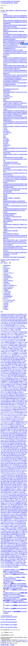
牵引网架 (10, 68)
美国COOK (3, 487)
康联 (6, 447)
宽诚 (25, 322)
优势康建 (7, 398)
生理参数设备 (6, 110)
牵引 (14, 85)
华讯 (12, 323)
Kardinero (14, 418)
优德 (12, 319)
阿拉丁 (9, 361)
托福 (3, 337)
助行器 (8, 84)
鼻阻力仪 (21, 47)
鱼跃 (7, 306)
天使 (23, 429)
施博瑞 (4, 481)
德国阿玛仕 (18, 512)
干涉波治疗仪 (6, 59)
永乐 (15, 412)
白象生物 (12, 443)
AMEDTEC (11, 417)
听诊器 (4, 124)
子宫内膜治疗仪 (17, 179)
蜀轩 (3, 452)
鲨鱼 (5, 452)
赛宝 (17, 396)
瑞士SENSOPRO (14, 328)
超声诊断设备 (6, 193)
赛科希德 (17, 518)
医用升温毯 (12, 61)
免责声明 (7, 622)
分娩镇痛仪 (7, 180)
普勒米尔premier (15, 367)
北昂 (7, 469)
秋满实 (24, 441)
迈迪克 (25, 487)
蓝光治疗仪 (5, 143)
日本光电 (10, 277)
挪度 (25, 458)
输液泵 (21, 208)
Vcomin (18, 418)
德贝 (11, 359)
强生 (7, 279)
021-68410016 (4, 11)
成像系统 (10, 184)
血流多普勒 (22, 112)
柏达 (10, 323)
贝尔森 (9, 454)
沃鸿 (23, 432)
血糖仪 (9, 247)
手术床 (7, 162)
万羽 (11, 460)
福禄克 (25, 481)
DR (9, 188)
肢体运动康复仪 (14, 67)
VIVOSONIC (13, 365)
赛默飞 (9, 554)
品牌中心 (9, 259)
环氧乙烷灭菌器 (19, 224)
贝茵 (17, 521)
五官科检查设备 (6, 47)
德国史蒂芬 (18, 534)
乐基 (5, 441)
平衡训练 (6, 68)
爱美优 (18, 559)
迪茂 (2, 396)
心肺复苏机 (15, 15)
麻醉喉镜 (25, 15)
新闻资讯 (13, 259)
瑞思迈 (5, 543)
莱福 (14, 398)
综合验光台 (12, 45)
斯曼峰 (11, 543)
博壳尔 (7, 496)
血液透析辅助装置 (10, 148)
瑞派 (4, 444)
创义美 (8, 529)
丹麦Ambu (9, 506)
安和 (16, 468)
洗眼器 (11, 40)
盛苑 (23, 540)
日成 (5, 334)
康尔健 (7, 457)
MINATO (24, 482)
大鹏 (23, 460)
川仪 (2, 450)
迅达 (5, 322)
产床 (8, 205)
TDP (7, 361)
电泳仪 (5, 221)
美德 (23, 447)
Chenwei (7, 421)
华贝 (9, 440)
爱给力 (20, 347)
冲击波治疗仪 (16, 62)
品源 (9, 315)
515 (7, 615)
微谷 (9, 444)
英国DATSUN (13, 424)
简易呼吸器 (5, 17)
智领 (20, 446)
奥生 (2, 510)
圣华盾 (14, 429)
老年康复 (5, 82)
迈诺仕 (10, 435)
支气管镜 (25, 185)
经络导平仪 (10, 75)
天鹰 (16, 395)
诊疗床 (11, 205)
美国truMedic (8, 399)
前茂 (11, 475)
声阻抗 (13, 50)
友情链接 (7, 624)
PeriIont (21, 370)
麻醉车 (15, 202)
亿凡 (8, 465)
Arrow (21, 356)
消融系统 (22, 151)
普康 (10, 433)
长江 (2, 460)
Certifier (8, 334)
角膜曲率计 (21, 34)
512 (2, 615)
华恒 (8, 466)
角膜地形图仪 (8, 37)
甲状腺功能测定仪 (14, 47)
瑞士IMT (10, 367)
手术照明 (5, 163)
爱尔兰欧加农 (4, 359)
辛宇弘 (5, 443)
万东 (8, 322)
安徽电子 (14, 399)
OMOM (22, 361)
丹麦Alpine (6, 389)
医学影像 (5, 182)
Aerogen (25, 404)
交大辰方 (7, 563)
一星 (22, 498)
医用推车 (5, 202)
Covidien (8, 353)
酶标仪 (11, 244)
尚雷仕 (23, 531)
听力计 (16, 50)
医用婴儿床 (20, 205)
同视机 (17, 34)
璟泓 (16, 398)
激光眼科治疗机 (15, 42)
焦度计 (4, 45)
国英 (25, 447)
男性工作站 (12, 170)
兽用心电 (6, 104)
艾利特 (11, 476)
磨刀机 (23, 240)
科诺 (5, 486)
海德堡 (13, 507)
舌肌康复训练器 (19, 65)
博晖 (19, 478)
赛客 (6, 490)
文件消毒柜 (18, 227)
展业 (17, 514)
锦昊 (2, 404)
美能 (7, 271)
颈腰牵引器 (15, 76)
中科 (13, 450)
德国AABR (20, 365)
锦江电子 (14, 396)
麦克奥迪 (5, 357)
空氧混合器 (24, 22)
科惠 (3, 560)
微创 (6, 314)
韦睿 (3, 476)
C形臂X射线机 (16, 190)
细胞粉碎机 (10, 219)
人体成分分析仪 (18, 121)
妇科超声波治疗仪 (13, 176)
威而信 (19, 463)
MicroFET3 (3, 399)
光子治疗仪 (10, 96)
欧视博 (25, 503)
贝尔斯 (4, 469)
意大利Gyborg (7, 345)
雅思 (6, 549)
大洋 (7, 395)
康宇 (15, 430)
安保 (20, 493)
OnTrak (11, 430)
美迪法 (20, 441)
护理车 (12, 202)
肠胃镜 (12, 187)
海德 (2, 454)
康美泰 (13, 421)
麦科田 (12, 468)
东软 (2, 317)
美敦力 (8, 283)
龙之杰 (19, 542)
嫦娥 (19, 435)
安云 (2, 436)
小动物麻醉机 (10, 25)
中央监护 (20, 106)
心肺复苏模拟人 (17, 198)
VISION (25, 354)
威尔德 (19, 476)
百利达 (20, 546)
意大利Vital (16, 538)
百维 (4, 454)
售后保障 (7, 616)
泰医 (5, 395)
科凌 (23, 509)
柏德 (23, 436)
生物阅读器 (15, 230)
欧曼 (21, 478)
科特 (9, 390)
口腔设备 (5, 51)
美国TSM (16, 498)
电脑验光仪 (11, 10)
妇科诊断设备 (6, 173)
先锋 (14, 463)
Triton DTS (9, 336)
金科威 (7, 481)
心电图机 (17, 10)
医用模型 (5, 31)
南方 (12, 337)
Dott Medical (4, 415)
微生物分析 (5, 252)
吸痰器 (9, 17)
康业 (21, 468)
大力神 (8, 476)
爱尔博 (7, 427)
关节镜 (21, 185)
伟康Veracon (18, 565)
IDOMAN (9, 351)
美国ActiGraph (15, 351)
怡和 (23, 322)
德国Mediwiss (21, 334)
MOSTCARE (14, 461)
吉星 (9, 319)
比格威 (19, 395)
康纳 (19, 443)
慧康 (4, 478)
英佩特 (2, 465)
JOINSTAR (13, 466)
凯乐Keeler (11, 286)
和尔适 (14, 444)
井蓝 (13, 435)
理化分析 (5, 216)
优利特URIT (18, 563)
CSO (2, 444)
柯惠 (15, 484)
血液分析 (5, 235)
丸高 (7, 537)
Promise (22, 331)
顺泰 (22, 514)
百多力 (22, 504)
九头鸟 (6, 440)
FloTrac (6, 354)
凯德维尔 (5, 429)
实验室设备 (5, 213)
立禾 (15, 446)
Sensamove (3, 412)
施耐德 (4, 534)
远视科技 (3, 314)
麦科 (25, 542)
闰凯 (4, 404)
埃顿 (10, 382)
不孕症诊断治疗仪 (9, 179)
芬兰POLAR (5, 495)
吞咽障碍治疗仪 (17, 57)
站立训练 (8, 67)
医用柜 (23, 201)
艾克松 (24, 465)
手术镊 (14, 154)
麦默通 (10, 395)
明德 (16, 455)
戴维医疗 (10, 560)
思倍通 (4, 435)
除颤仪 (7, 10)
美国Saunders (5, 347)
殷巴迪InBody (20, 486)
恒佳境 (24, 409)
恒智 (2, 492)
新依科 (4, 433)
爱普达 (25, 444)
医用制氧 (5, 26)
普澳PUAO (12, 562)
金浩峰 (2, 542)
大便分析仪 (12, 249)
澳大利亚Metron (13, 559)
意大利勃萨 (11, 449)
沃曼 (22, 457)
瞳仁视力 (8, 515)
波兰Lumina (7, 504)
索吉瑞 (3, 490)
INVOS (8, 406)
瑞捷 (26, 432)
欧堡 (11, 504)
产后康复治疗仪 (11, 70)
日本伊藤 (3, 504)
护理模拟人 (11, 198)
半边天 (10, 317)
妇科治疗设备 (6, 176)
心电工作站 (11, 104)
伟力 (10, 466)
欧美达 (10, 532)
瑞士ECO (15, 489)
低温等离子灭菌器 (11, 224)
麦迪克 (16, 496)
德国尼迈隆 (18, 535)
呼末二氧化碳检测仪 (16, 118)
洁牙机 (4, 53)
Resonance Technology (16, 470)
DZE (4, 392)
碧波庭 (9, 362)
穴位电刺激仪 (6, 76)
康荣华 (6, 404)
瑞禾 (22, 476)
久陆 (4, 450)
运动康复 (5, 92)
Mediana (5, 333)
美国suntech (20, 390)
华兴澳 (12, 458)
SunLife (24, 440)
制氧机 (8, 26)
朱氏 (12, 429)
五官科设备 (5, 33)
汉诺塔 (16, 379)
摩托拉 (13, 395)
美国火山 (17, 427)
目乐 (6, 509)
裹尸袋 (16, 257)
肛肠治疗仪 (16, 233)
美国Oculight (18, 500)
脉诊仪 (19, 75)
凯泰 (18, 455)
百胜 (16, 361)
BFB (5, 470)
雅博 (22, 381)
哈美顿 (14, 546)
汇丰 (6, 454)
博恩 (22, 475)
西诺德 (5, 368)
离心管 (8, 215)
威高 (17, 546)
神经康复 (5, 65)
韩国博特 (20, 528)
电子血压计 (10, 101)
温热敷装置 (22, 70)
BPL (22, 415)
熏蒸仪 (11, 76)
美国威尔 (14, 506)
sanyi (8, 387)
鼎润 (18, 450)
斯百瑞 (10, 438)
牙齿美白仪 (10, 51)
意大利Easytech (15, 493)
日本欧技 (25, 515)
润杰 (15, 322)
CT (10, 188)
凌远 (14, 469)
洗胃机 (25, 151)
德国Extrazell (15, 325)
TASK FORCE (4, 426)
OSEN (19, 514)
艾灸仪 (22, 75)
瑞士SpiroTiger (8, 493)
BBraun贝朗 (12, 300)
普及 (23, 376)
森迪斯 (19, 375)
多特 (25, 403)
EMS (5, 461)
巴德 (11, 482)
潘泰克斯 (15, 510)
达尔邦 (4, 514)
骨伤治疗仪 (10, 85)
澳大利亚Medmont (14, 501)
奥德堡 (16, 507)
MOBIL (14, 384)
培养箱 (9, 213)
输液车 (18, 202)
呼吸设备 (5, 20)
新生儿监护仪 (18, 107)
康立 (9, 542)
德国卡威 (6, 542)
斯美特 (24, 545)
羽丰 (16, 314)
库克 (18, 376)
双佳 (14, 543)
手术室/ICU (5, 146)
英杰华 (15, 458)
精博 (13, 326)
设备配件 (23, 257)
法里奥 (4, 515)
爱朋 (3, 315)
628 (11, 615)
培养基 (12, 215)
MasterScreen (16, 387)
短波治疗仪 (22, 61)
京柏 (22, 398)
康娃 (17, 545)
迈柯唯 (20, 426)
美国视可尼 (12, 357)
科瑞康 (5, 560)
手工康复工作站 (16, 68)
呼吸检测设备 (6, 117)
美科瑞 (20, 376)
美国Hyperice (22, 538)
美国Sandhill (23, 412)
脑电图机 (24, 114)
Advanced (12, 333)
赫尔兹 (2, 463)
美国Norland (11, 378)
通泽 (17, 466)
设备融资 (15, 624)
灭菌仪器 (5, 223)
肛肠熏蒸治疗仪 (10, 233)
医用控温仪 (10, 89)
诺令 (7, 319)
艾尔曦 (13, 432)
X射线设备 (5, 188)
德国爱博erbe (17, 382)
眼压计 (18, 37)
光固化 (25, 51)
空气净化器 (23, 227)
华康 (25, 364)
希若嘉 (16, 320)
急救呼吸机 (17, 20)
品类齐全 (11, 616)
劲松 (12, 382)
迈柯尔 (18, 356)
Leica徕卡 (11, 301)
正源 (12, 362)
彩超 (6, 194)
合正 (18, 429)
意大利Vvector (14, 524)
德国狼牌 (25, 510)
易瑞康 (9, 468)
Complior (10, 331)
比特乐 (11, 481)
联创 (20, 323)
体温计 (6, 107)
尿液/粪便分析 (6, 249)
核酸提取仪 (6, 254)
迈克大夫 (21, 384)
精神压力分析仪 (12, 115)
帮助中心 (3, 627)
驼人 (22, 319)
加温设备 (18, 151)
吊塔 (17, 162)
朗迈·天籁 (6, 535)
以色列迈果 (14, 354)
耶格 (8, 546)
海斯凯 (10, 404)
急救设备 (5, 15)
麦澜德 (4, 548)
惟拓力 (19, 398)
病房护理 (5, 196)
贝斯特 (22, 454)
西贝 (19, 454)
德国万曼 (25, 486)
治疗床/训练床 (6, 95)
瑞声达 (16, 371)
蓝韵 (12, 463)
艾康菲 (5, 484)
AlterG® (25, 410)
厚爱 (4, 398)
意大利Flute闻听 (8, 373)
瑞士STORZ (12, 503)
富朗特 (11, 398)
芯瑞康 (10, 479)
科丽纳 (24, 496)
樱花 (7, 378)
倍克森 (25, 495)
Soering (3, 325)
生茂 (18, 314)
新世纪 (8, 359)
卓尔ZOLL (11, 272)
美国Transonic (18, 543)
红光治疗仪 (23, 71)
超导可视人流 (23, 173)
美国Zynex (21, 343)
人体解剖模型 (21, 31)
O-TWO (9, 297)
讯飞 (2, 468)
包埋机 (15, 241)
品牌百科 (9, 1)
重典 (18, 403)
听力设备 (5, 50)
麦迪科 (20, 521)
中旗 (8, 543)
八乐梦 (12, 542)
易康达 (11, 447)
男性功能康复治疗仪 (19, 170)
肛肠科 (4, 233)
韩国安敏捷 (17, 359)
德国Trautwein (13, 340)
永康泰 (20, 345)
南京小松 (23, 479)
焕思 (17, 433)
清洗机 (14, 184)
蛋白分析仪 (15, 243)
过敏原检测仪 (18, 252)
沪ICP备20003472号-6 (22, 640)
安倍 (17, 452)
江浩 (6, 468)
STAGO (19, 447)
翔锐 (6, 460)
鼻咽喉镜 (6, 185)
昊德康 (18, 468)
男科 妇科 (5, 165)
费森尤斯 (16, 509)
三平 (10, 322)
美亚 (4, 482)
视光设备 (5, 43)
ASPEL (2, 417)
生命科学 (5, 219)
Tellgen (12, 410)
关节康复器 (22, 85)
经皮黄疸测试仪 (6, 145)
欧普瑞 (24, 478)
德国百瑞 (5, 551)
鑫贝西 (2, 441)
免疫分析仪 (10, 243)
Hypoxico (14, 472)
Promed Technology (10, 414)
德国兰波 (25, 537)
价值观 (10, 619)
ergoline (2, 473)
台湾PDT (17, 389)
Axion (19, 331)
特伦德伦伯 (20, 523)
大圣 (19, 364)
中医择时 (16, 364)
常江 (16, 450)
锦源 (21, 314)
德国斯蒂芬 (10, 551)
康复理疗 (5, 56)
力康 (22, 549)
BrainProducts (9, 473)
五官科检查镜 (7, 123)
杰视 (3, 500)
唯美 (25, 427)
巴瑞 (15, 378)
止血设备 (14, 159)
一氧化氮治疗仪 (11, 20)
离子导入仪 (15, 75)
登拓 (3, 410)
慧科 (20, 479)
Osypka (5, 432)
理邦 (15, 486)
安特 (9, 460)
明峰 (18, 323)
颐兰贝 (18, 340)
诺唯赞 (9, 337)
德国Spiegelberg (15, 385)
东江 (23, 314)
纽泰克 (13, 436)
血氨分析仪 (13, 235)
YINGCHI (19, 473)
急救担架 (13, 17)
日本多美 (16, 523)
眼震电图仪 (13, 43)
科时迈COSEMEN (11, 545)
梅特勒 (13, 532)
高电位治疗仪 (24, 57)
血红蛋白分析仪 (19, 235)
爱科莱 (6, 538)
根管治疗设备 (9, 53)
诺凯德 (10, 495)
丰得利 (20, 429)
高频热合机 (10, 240)
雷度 (16, 540)
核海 (14, 381)
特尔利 (13, 452)
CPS (5, 473)
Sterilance (20, 379)
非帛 (18, 441)
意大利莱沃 (15, 504)
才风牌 (15, 443)
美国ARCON (6, 348)
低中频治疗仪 (22, 62)
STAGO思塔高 (10, 426)
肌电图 (8, 114)
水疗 (24, 92)
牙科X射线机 (10, 190)
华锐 (8, 368)
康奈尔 (18, 350)
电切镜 (19, 184)
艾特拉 (4, 498)
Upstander (6, 417)
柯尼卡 (10, 486)
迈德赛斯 (21, 496)
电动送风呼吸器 (13, 28)
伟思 (23, 546)
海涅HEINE (15, 551)
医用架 (20, 201)
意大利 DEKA (22, 393)
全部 (2, 311)
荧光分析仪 (6, 244)
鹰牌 (22, 359)
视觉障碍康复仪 (11, 79)
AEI (22, 469)
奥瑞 (15, 441)
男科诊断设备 (6, 166)
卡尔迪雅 (20, 401)
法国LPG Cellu (12, 535)
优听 (11, 465)
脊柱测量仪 (12, 121)
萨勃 (22, 492)
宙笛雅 (10, 498)
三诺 (5, 463)
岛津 (4, 492)
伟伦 (7, 274)
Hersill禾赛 (10, 350)
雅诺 (8, 333)
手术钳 (20, 154)
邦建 (8, 512)
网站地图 (3, 644)
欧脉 (5, 387)
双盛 (19, 370)
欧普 (11, 396)
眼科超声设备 (12, 34)
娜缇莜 (7, 446)
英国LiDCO (13, 422)
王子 (23, 528)
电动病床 (5, 207)
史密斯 (16, 552)
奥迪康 (6, 532)
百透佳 (18, 361)
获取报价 (17, 571)
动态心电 (20, 104)
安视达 (20, 436)
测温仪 (17, 115)
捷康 (18, 479)
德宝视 (6, 517)
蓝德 (9, 430)
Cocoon (21, 354)
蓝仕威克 (24, 543)
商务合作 (3, 624)
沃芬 (21, 465)
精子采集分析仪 (13, 166)
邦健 (3, 365)
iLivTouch (10, 432)
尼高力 (20, 490)
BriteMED (8, 419)
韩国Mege (12, 345)
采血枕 (19, 257)
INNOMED (18, 415)
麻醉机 (25, 25)
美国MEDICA (20, 424)
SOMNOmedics (15, 368)
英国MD (18, 412)
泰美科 (16, 381)
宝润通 (25, 415)
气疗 (16, 92)
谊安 (7, 304)
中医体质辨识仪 (18, 78)
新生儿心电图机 (20, 103)
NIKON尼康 (7, 565)
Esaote (17, 326)
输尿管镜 (18, 185)
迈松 (12, 322)
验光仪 (16, 45)
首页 (2, 259)
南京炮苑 (18, 549)
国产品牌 (7, 562)
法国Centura (11, 520)
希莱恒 (15, 465)
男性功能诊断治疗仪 (21, 166)
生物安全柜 (10, 227)
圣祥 (9, 320)
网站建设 (7, 644)
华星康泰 (24, 315)
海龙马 (21, 350)
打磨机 (14, 53)
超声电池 (24, 193)
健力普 (4, 317)
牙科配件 (15, 51)
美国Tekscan (17, 348)
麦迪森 (22, 395)
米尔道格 (18, 421)
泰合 (14, 447)
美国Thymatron (4, 506)
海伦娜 (20, 537)
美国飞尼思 (4, 351)
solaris (26, 399)
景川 (24, 452)
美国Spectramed (15, 343)
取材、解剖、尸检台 (17, 240)
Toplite (20, 353)
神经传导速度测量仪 (20, 110)
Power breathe (20, 461)
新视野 (12, 517)
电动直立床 (13, 84)
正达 (13, 457)
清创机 (21, 159)
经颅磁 (8, 65)
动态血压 (20, 101)
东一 (23, 487)
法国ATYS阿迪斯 (13, 393)
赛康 (18, 490)
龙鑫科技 (18, 315)
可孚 (16, 370)
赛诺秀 (25, 461)
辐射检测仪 (10, 221)
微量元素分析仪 (7, 237)
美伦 (17, 430)
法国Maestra (22, 517)
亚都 (21, 409)
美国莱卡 (3, 523)
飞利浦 (8, 291)
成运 (10, 455)
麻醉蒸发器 (21, 25)
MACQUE (12, 334)
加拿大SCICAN (5, 382)
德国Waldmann (18, 532)
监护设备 (5, 106)
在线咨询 (13, 571)
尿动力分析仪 (18, 249)
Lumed (16, 331)
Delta (15, 326)
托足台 (14, 162)
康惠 (8, 455)
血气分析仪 (22, 246)
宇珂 (6, 450)
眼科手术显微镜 (7, 42)
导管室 (4, 99)
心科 (2, 549)
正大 (16, 403)
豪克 (20, 457)
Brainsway (14, 473)
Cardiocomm (3, 419)
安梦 (24, 457)
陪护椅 (12, 201)
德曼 (13, 317)
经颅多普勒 (17, 112)
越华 (11, 320)
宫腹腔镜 (8, 187)
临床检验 (5, 232)
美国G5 (18, 506)
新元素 (25, 449)
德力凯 (9, 490)
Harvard (18, 378)
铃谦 (7, 282)
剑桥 (9, 376)
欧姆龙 (8, 265)
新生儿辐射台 (6, 131)
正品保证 (3, 616)
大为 (20, 438)
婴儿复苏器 (5, 138)
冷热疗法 (7, 93)
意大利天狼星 (13, 512)
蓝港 (23, 323)
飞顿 (4, 447)
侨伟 (10, 457)
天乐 (16, 515)
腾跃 (6, 478)
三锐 (15, 356)
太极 (18, 449)
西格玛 (12, 490)
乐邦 (23, 450)
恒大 (22, 446)
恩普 (23, 353)
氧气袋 (6, 29)
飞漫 (13, 465)
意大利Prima (20, 524)
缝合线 (23, 154)
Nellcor (3, 384)
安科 (12, 489)
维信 (10, 461)
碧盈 (13, 441)
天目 (13, 331)
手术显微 (5, 157)
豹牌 (12, 510)
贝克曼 (22, 548)
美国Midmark (7, 500)
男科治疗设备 (6, 170)
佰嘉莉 (19, 475)
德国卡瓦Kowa (22, 507)
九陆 (26, 429)
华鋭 (9, 357)
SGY (6, 392)
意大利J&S (15, 407)
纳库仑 (5, 449)
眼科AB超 (22, 37)
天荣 (17, 401)
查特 (11, 484)
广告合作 (11, 624)
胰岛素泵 (11, 210)
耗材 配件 (5, 126)
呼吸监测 (24, 10)
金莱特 (21, 444)
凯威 (20, 455)
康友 (21, 443)
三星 (19, 552)
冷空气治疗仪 (20, 59)
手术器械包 (10, 154)
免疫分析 (5, 243)
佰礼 (18, 393)
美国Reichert (8, 528)
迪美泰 (15, 333)
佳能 (7, 548)
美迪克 (20, 484)
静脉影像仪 (17, 208)
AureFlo (16, 542)
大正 (25, 395)
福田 (7, 290)
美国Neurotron (21, 407)
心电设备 (5, 103)
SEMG (11, 376)
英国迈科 (5, 385)
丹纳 (22, 406)
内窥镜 (14, 185)
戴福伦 (11, 444)
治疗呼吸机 (22, 20)
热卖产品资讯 (4, 1)
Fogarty (9, 354)
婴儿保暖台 (5, 142)
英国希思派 (20, 515)
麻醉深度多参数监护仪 (12, 106)
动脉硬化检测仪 (11, 112)
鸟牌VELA (22, 382)
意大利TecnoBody (9, 407)
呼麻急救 (5, 14)
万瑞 (4, 320)
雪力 (7, 350)
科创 (6, 320)
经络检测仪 (8, 78)
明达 (26, 401)
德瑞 (25, 323)
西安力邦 (10, 403)
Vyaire (2, 449)
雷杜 (14, 476)
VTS (10, 472)
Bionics (4, 418)
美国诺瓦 (7, 342)
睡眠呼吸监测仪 (7, 120)
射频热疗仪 (6, 61)
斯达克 (21, 364)
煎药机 (25, 75)
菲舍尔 (16, 334)
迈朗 (20, 466)
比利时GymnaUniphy (11, 514)
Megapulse (8, 339)
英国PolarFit (24, 532)
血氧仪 (20, 115)
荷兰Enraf (7, 559)
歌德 (20, 498)
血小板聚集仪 (17, 246)
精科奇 (5, 315)
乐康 (6, 482)
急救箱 (22, 17)
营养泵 (15, 210)
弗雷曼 (21, 435)
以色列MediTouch (23, 396)
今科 (2, 401)
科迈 (10, 370)
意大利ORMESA (8, 409)
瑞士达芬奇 (7, 523)
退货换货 (11, 622)
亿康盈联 (24, 490)
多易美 (10, 441)
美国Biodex (7, 526)
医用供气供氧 (6, 28)
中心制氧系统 (13, 26)
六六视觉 (17, 562)
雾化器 (8, 23)
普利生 (3, 532)
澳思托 (7, 492)
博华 (25, 450)
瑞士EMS (24, 521)
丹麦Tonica (10, 538)
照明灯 (8, 163)
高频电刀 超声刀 (7, 152)
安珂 (9, 482)
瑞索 (25, 406)
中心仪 (8, 43)
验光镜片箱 (18, 43)
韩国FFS (17, 345)
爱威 (11, 325)
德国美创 (8, 540)
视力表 (7, 45)
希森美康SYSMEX (12, 537)
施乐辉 (24, 320)
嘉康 (3, 334)
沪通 (26, 552)
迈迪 (17, 463)
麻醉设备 (5, 25)
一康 (17, 482)
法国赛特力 (16, 353)
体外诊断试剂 (6, 255)
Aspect (12, 353)
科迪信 (4, 446)
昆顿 (13, 356)
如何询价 (11, 627)
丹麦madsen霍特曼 (20, 399)
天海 (5, 479)
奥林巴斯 (10, 296)
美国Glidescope (15, 404)
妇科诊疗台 (10, 174)
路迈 (17, 447)
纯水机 (14, 227)
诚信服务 (15, 616)
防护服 (13, 257)
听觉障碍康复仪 (18, 79)
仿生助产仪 (13, 177)
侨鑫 (2, 534)
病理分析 (5, 240)
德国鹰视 (24, 512)
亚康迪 (9, 392)
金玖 (11, 450)
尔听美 (8, 293)
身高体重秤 (18, 123)
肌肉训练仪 (20, 67)
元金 (26, 551)
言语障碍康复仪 (15, 81)
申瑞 (3, 479)
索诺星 (13, 361)
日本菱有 (16, 438)
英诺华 (21, 340)
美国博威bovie (21, 458)
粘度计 (8, 216)
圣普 (11, 478)
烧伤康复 (5, 89)
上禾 (14, 315)
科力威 (25, 435)
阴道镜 (6, 184)
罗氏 (4, 549)
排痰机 (20, 10)
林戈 (7, 498)
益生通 (22, 433)
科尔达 (6, 436)
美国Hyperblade (16, 529)
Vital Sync (4, 378)
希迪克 (8, 314)
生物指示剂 (10, 230)
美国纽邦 (16, 375)
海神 (13, 460)
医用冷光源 (23, 184)
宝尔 (9, 443)
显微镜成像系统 (16, 219)
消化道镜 (10, 185)
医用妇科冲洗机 (19, 177)
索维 (7, 269)
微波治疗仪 (17, 61)
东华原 (5, 546)
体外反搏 (12, 114)
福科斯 (22, 466)
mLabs (5, 406)
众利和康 (7, 384)
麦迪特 (22, 495)
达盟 (24, 468)
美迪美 (13, 496)
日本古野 (5, 379)
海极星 (21, 559)
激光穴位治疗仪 (21, 76)
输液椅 (8, 201)
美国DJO (3, 559)
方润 (3, 322)
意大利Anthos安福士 (19, 317)
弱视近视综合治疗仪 (17, 40)
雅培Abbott (13, 549)
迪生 (15, 457)
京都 (18, 347)
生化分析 (5, 246)
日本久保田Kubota (14, 342)
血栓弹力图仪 (10, 246)
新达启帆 (21, 404)
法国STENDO (18, 531)
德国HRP (16, 362)
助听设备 (9, 50)
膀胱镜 (4, 187)
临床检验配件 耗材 (7, 257)
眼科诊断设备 (6, 34)
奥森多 (4, 455)
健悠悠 (2, 368)
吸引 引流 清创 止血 (7, 159)
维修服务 (15, 622)
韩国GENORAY (6, 371)
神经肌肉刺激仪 (11, 92)
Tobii (17, 469)
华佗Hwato (20, 560)
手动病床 (25, 205)
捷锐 (6, 370)
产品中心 (5, 259)
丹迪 (11, 389)
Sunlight (22, 421)
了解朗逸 (7, 619)
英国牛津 (16, 390)
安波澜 (21, 440)
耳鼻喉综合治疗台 (11, 48)
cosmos (19, 472)
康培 (7, 435)
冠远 (24, 475)
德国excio (13, 329)
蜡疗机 (13, 78)
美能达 (11, 529)
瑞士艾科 (22, 427)
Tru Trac (13, 336)
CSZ (18, 333)
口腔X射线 (23, 53)
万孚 (25, 540)
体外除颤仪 (10, 15)
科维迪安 (3, 512)
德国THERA (17, 517)
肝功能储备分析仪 (13, 193)
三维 (11, 446)
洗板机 (8, 241)
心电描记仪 (10, 103)
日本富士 (16, 426)
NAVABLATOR (19, 339)
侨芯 (2, 433)
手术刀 (17, 154)
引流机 (24, 159)
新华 (9, 450)
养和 (18, 440)
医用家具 (5, 201)
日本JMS (2, 507)
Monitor (20, 417)
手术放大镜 (15, 157)
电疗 (18, 92)
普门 (26, 549)
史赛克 (25, 509)
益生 (8, 370)
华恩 (3, 432)
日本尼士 (11, 487)
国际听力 (10, 288)
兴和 (23, 520)
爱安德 (7, 487)
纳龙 (6, 444)
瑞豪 (12, 381)
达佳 (7, 475)
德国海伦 (12, 371)
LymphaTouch (21, 325)
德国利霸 (3, 538)
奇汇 (13, 438)
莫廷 (21, 520)
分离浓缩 (5, 218)
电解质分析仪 (14, 247)
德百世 (9, 375)
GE (6, 266)
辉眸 (23, 449)
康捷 (2, 482)
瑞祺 (11, 440)
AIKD (24, 356)
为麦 (13, 446)
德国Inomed (24, 357)
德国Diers (12, 526)
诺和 (23, 403)
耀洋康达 (3, 430)
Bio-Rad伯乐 (13, 565)
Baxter (24, 378)
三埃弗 (24, 484)
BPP (20, 368)
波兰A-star (10, 347)
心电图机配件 (17, 126)
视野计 (24, 47)
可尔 (2, 446)
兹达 (2, 498)
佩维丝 (15, 350)
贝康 (8, 449)
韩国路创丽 (12, 427)
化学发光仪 (20, 243)
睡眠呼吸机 (19, 22)
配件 (11, 191)
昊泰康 (13, 373)
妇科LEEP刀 (20, 176)
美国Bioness (12, 348)
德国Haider (18, 337)
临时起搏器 (20, 15)
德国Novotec (7, 328)
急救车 (24, 202)
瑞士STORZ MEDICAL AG (10, 521)
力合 (24, 381)
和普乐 (19, 322)
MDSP (11, 384)
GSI (7, 298)
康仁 (8, 323)
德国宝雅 (22, 389)
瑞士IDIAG (7, 329)
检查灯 (22, 123)
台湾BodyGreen (21, 342)
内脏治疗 (9, 82)
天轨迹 (14, 376)
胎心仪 (4, 135)
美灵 (18, 540)
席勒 (24, 552)
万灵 (3, 461)
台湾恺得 (23, 373)
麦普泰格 (14, 409)
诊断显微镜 (10, 157)
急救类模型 (15, 31)
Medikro (25, 421)
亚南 (9, 475)
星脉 (19, 465)
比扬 (18, 410)
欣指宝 (20, 392)
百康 (6, 336)
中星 (16, 475)
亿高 (10, 458)
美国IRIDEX (9, 401)
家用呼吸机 (8, 22)
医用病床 (5, 205)
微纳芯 (15, 323)
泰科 (7, 486)
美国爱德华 (18, 422)
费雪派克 (13, 515)
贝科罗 (13, 370)
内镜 (4, 184)
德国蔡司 (6, 520)
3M (6, 307)
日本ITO (2, 356)
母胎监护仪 (23, 107)
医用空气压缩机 (20, 28)
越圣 (14, 359)
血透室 (4, 148)
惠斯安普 (20, 482)
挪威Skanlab (4, 503)
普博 (5, 540)
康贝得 (11, 390)
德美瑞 (25, 504)
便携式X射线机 (21, 188)
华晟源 (15, 435)
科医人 (17, 357)
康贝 (11, 507)
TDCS (24, 469)
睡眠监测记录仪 (18, 114)
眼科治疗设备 (6, 40)
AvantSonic (3, 421)
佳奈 (23, 493)
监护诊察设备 (6, 98)
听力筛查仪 (20, 50)
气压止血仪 (22, 210)
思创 (21, 403)
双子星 (13, 389)
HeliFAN (2, 336)
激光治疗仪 (10, 62)
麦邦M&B (11, 280)
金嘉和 (25, 463)
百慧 (7, 317)
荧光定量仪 (22, 219)
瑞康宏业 (16, 417)
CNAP (24, 424)
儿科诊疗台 (5, 134)
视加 (11, 496)
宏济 (3, 323)
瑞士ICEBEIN (12, 531)
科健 (22, 534)
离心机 (8, 218)
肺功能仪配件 (17, 117)
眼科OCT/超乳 (11, 36)
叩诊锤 (25, 123)
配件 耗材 (5, 191)
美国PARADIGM (22, 501)
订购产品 (7, 627)
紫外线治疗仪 (16, 89)
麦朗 (25, 319)
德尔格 (8, 294)
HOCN (20, 432)
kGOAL (2, 326)
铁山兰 (6, 364)
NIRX (23, 472)
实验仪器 (5, 212)
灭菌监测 (5, 230)
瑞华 (21, 315)
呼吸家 (18, 409)
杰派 (10, 469)
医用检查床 (15, 205)
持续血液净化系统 (19, 148)
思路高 (9, 510)
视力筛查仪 (14, 37)
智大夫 (17, 432)
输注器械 (5, 208)
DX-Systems (20, 419)
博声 (5, 323)
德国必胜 (13, 454)
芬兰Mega (22, 387)
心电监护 (16, 104)
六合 (5, 365)
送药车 (21, 202)
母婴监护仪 (17, 173)
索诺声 (6, 390)
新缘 (25, 498)
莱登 (9, 517)
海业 (2, 435)
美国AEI (5, 367)
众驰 (21, 540)
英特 (26, 433)
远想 (18, 484)
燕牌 (13, 486)
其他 (11, 65)
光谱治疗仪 (7, 177)
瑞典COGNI (11, 492)
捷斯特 (13, 401)
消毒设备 (5, 227)
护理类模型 (10, 31)
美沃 (8, 509)
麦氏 (17, 365)
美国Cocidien (22, 385)
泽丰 (20, 460)
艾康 (23, 430)
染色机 (21, 241)
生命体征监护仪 (11, 107)
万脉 (8, 461)
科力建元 (12, 509)
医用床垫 (5, 199)
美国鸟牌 (20, 545)
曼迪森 (2, 403)
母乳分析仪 (12, 173)
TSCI (18, 354)
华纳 (5, 466)
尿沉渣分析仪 (24, 249)
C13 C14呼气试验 (13, 254)
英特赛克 (13, 314)
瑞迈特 (6, 438)
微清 (11, 518)
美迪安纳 (18, 495)
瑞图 (18, 446)
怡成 (7, 463)
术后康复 (5, 96)
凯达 (19, 452)
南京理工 (3, 554)
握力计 (24, 65)
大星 (4, 489)
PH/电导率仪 (13, 216)
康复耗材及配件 (6, 90)
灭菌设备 (5, 224)
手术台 (4, 162)
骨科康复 (5, 85)
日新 (14, 319)
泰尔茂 (20, 509)
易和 (17, 476)
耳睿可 (8, 365)
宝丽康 (8, 379)
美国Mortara (20, 489)
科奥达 (10, 436)
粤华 (11, 368)
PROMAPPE (13, 339)
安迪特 (12, 392)
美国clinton (12, 500)
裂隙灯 (14, 39)
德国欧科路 (7, 518)
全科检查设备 (6, 121)
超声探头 (20, 193)
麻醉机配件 (16, 25)
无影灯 (16, 163)
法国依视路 (20, 510)
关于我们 (17, 259)
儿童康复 (5, 79)
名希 (8, 479)
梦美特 (4, 401)
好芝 (18, 460)
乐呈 (3, 443)
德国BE (9, 429)
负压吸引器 (18, 17)
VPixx (19, 469)
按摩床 (14, 65)
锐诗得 (18, 444)
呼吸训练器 (14, 22)
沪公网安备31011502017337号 (7, 641)
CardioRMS (21, 351)
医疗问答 (13, 1)
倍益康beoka (12, 563)
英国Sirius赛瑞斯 (23, 367)
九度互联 (12, 644)
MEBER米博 (18, 319)
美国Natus (4, 529)
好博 (2, 551)
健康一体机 (13, 123)
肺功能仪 (11, 117)
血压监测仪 (15, 101)
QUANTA (19, 406)
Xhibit (6, 430)
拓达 (10, 463)
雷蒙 (19, 504)
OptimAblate (7, 340)
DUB (5, 326)
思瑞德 (11, 315)
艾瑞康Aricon (15, 560)
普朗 (18, 537)
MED (4, 468)
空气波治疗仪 (10, 57)
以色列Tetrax (7, 524)
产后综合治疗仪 (10, 71)
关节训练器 (17, 85)
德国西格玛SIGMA (6, 381)
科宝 (9, 424)
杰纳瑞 (25, 476)
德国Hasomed (17, 492)
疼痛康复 (5, 57)
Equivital (2, 470)
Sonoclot (2, 422)
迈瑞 (7, 309)
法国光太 (23, 500)
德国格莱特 (7, 489)
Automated (21, 410)
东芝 (8, 503)
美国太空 (16, 487)
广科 (16, 440)
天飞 (14, 475)
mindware (9, 470)
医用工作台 (16, 201)
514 (6, 615)
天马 (4, 438)
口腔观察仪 (18, 53)
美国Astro (16, 392)
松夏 (9, 447)
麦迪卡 (7, 396)
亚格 (12, 375)
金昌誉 (8, 452)
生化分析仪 (20, 247)
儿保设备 (5, 129)
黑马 (6, 510)
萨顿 (13, 498)
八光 (13, 387)
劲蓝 (5, 410)
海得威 (17, 336)
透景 (6, 325)
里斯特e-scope (13, 285)
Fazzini (12, 419)
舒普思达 (20, 320)
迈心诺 (19, 487)
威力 (6, 512)
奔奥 (24, 549)
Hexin (11, 421)
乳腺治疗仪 (13, 180)
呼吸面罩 (5, 23)
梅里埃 (13, 482)
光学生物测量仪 (18, 36)
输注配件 (7, 210)
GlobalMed (22, 418)
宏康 (12, 433)
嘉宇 (3, 466)
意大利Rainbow (8, 356)
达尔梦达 (14, 479)
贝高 (20, 449)
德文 (17, 322)
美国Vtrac (23, 422)
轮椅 (23, 82)
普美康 (6, 554)
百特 (2, 496)
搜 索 (2, 7)
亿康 (21, 378)
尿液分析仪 (5, 251)
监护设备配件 (23, 126)
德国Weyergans (21, 328)
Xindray (23, 417)
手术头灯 (12, 163)
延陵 (2, 478)
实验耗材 (5, 215)
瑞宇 (9, 478)
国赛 (14, 337)
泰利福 (11, 546)
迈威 (15, 410)
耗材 (9, 191)
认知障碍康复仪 (7, 81)
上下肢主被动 (19, 82)
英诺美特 (14, 495)
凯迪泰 (4, 396)
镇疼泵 (8, 208)
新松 (2, 489)
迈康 (16, 460)
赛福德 (19, 433)
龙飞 (20, 373)
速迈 (12, 469)
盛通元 (12, 455)
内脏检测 (13, 82)
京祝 (4, 436)
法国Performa (17, 520)
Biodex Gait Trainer (9, 412)
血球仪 (8, 235)
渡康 (5, 537)
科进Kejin (22, 562)
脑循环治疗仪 (12, 110)
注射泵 (18, 210)
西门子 (8, 268)
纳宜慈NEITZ (21, 551)
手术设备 (5, 151)
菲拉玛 (4, 496)
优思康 (19, 430)
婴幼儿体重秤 (6, 140)
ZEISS (16, 454)
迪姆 (24, 489)
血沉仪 (19, 237)
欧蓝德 (9, 549)
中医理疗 (5, 75)
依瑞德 (5, 465)
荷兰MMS (9, 326)
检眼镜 (11, 39)
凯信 (22, 438)
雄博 (26, 548)
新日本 (2, 520)
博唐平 (5, 337)
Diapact (2, 406)
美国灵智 (22, 333)
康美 (16, 449)
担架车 (8, 202)
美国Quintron (7, 422)
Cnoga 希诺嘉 (9, 343)
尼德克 (22, 526)
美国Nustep (6, 531)
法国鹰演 (9, 385)
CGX (17, 472)
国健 (17, 457)
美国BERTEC (17, 526)
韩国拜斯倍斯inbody (16, 548)
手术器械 (5, 154)
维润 (7, 441)
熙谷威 (16, 329)
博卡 (15, 415)
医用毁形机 (14, 213)
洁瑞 (20, 357)
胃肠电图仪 (13, 151)
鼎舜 (2, 438)
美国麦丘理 (10, 364)
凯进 (17, 478)
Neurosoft (17, 414)
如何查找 (15, 627)
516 (9, 615)
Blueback (16, 419)
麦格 (13, 320)
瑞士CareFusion (23, 506)
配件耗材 (12, 208)
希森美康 (13, 534)
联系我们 (18, 1)
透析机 (5, 149)
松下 (10, 387)
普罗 (14, 433)
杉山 (15, 490)
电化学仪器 (18, 216)
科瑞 (22, 503)
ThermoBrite (21, 336)
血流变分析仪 (14, 237)
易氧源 (16, 373)
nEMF (23, 401)
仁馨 (20, 450)
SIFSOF (21, 326)
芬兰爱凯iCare (14, 528)
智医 (24, 398)
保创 (21, 452)
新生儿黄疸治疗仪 (7, 132)
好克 (4, 510)
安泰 (14, 440)
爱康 (4, 475)
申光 (25, 436)
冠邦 (7, 433)
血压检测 (5, 101)
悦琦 (17, 384)
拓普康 (8, 276)
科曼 (5, 552)
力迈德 (24, 443)
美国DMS (8, 534)
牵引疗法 (21, 92)
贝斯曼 (12, 523)
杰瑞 (5, 361)
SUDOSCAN (13, 406)
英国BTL (13, 540)
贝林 (25, 446)
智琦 (9, 325)
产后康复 (5, 70)
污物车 (6, 204)
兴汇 (5, 476)
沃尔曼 (22, 368)
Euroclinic (3, 407)
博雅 (20, 381)
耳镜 (17, 184)
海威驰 (10, 548)
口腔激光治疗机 (20, 51)
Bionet (25, 331)
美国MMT (20, 362)
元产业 (2, 552)
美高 (2, 398)
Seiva (2, 418)
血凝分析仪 (23, 237)
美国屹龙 (7, 501)
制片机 (18, 241)
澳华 (7, 303)
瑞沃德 (6, 458)
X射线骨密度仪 (14, 188)
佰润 (4, 460)
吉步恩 (16, 436)
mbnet (2, 333)
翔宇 (22, 542)
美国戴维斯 (18, 503)
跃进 (22, 463)
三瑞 (13, 484)
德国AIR (15, 347)
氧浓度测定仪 (8, 118)
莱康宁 (22, 481)
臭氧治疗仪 (17, 70)
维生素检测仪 (11, 252)
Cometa (22, 470)
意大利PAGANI (23, 518)
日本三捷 (3, 517)
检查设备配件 (11, 126)
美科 (8, 484)
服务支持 (3, 622)
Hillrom (13, 478)
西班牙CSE (9, 418)
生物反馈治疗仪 (13, 59)
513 (4, 615)
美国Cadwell (21, 371)
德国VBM (7, 507)
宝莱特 (19, 481)
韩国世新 (9, 410)
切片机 (24, 241)
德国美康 (13, 379)
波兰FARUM (11, 415)
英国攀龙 (15, 481)
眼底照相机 (6, 39)
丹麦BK (7, 393)
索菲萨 (2, 484)
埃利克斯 (6, 403)
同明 (25, 466)
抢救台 (4, 137)
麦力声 (3, 458)
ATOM (13, 518)
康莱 (26, 452)
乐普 (11, 452)
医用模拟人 (5, 198)
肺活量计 (22, 117)
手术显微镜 (20, 157)
